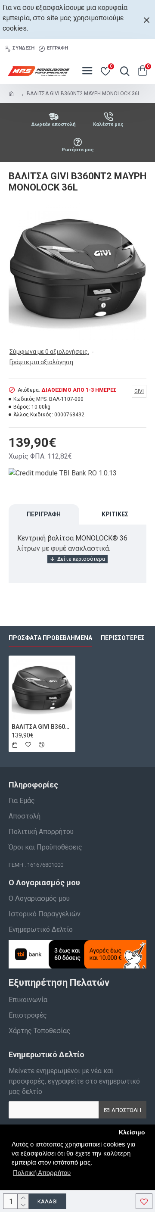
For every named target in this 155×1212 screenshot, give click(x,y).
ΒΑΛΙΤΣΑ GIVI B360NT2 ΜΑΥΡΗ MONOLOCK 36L (42, 726)
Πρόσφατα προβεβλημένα (50, 637)
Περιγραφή (44, 514)
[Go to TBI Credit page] (63, 474)
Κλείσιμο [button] (132, 1132)
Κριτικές (115, 514)
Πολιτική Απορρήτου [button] (42, 1172)
